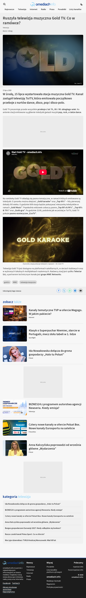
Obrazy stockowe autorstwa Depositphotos (10, 589)
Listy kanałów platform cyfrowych (54, 571)
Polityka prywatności (55, 587)
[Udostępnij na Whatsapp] (70, 291)
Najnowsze (9, 9)
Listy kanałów (75, 9)
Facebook (7, 583)
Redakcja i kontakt (54, 581)
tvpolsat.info (78, 567)
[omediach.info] (13, 564)
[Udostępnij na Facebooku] (59, 291)
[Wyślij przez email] (81, 291)
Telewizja (22, 9)
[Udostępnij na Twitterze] (64, 291)
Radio (43, 9)
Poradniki (62, 9)
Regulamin (51, 584)
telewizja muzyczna (28, 282)
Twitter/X (16, 583)
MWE (15, 282)
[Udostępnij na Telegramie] (75, 291)
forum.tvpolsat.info (75, 570)
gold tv (7, 282)
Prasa (52, 9)
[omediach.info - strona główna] (42, 4)
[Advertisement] (43, 131)
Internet (33, 9)
